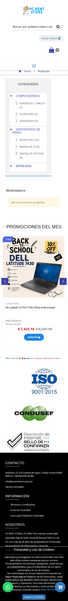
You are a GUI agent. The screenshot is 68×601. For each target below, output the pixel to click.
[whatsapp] (8, 587)
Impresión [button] (23, 166)
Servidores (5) (29, 121)
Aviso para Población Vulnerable (27, 515)
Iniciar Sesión (49, 38)
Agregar (33, 337)
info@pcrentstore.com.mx (19, 481)
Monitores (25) (29, 139)
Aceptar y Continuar (34, 597)
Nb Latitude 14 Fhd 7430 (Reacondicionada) (30, 307)
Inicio (27, 71)
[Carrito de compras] (60, 587)
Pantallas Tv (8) (29, 146)
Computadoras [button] (27, 95)
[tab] (28, 96)
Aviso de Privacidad (20, 510)
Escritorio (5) (28, 114)
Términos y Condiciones (22, 504)
